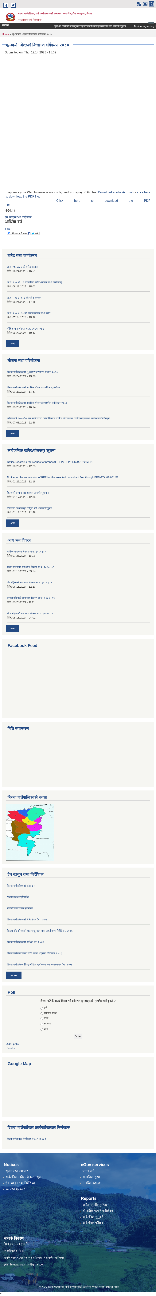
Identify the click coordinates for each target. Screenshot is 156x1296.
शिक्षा (46, 1018)
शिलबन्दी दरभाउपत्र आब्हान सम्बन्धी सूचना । (28, 492)
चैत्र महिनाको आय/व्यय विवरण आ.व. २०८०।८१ (30, 613)
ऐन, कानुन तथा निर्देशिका (18, 217)
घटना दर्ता (88, 1171)
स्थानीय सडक (50, 1013)
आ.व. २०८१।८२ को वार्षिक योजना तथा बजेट (28, 313)
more (13, 975)
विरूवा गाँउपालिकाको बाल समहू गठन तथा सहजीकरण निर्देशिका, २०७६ (40, 930)
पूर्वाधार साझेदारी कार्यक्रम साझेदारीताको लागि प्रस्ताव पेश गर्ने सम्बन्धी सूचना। (80, 26)
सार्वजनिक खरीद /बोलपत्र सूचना (24, 1177)
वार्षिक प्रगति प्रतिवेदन (96, 1205)
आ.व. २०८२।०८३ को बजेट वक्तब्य (24, 297)
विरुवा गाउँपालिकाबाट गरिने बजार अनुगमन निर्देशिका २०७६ (34, 953)
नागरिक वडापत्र (92, 1183)
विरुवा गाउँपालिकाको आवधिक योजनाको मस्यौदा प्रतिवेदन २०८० (37, 402)
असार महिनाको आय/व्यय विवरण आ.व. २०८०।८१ (30, 567)
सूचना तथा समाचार (17, 1171)
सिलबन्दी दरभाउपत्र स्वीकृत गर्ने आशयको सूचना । (30, 508)
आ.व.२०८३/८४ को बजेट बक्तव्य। (23, 266)
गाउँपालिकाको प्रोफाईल (18, 896)
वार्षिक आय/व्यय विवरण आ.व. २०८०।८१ (26, 551)
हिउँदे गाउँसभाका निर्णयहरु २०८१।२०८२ (26, 1138)
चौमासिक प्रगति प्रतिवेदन (98, 1211)
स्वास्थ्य (47, 1023)
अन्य (12, 343)
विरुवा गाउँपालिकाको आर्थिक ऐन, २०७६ (25, 942)
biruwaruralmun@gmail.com (27, 1264)
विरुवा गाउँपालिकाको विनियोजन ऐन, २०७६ (27, 919)
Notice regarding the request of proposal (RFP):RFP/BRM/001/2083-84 (50, 461)
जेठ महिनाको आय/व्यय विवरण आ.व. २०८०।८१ (29, 582)
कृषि (46, 1007)
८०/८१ (8, 228)
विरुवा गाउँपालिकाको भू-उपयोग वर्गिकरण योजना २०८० (32, 371)
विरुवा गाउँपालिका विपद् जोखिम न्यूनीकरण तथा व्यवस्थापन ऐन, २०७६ (39, 964)
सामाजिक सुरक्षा (91, 1177)
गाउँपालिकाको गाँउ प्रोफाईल (20, 908)
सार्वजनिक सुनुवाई (93, 1217)
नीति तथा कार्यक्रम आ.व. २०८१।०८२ (25, 328)
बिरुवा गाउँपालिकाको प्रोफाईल (21, 885)
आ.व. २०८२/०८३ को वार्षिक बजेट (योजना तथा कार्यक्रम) (34, 282)
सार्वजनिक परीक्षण (93, 1223)
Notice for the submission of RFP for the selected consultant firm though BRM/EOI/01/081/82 (63, 477)
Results (10, 1048)
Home (5, 34)
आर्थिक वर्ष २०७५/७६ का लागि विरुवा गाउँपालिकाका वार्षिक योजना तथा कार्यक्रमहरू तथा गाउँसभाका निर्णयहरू (58, 418)
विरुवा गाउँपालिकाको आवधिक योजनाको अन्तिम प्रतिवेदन (33, 387)
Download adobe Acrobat (116, 192)
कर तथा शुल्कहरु (15, 1189)
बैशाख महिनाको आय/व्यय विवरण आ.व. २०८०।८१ (31, 597)
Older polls (12, 1043)
